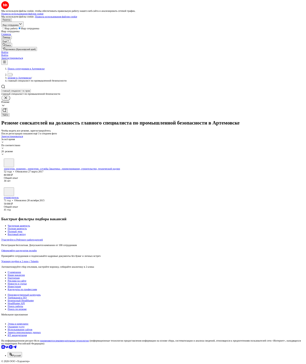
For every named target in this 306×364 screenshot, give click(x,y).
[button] (4, 52)
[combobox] (16, 91)
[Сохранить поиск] (4, 110)
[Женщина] (9, 191)
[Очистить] (5, 98)
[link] (6, 45)
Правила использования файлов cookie (56, 16)
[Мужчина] (9, 163)
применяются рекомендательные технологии (64, 340)
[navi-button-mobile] (4, 62)
